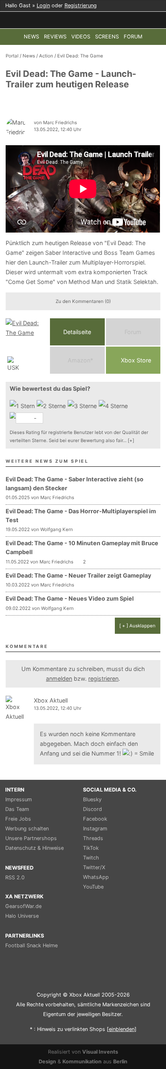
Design (47, 1061)
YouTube (93, 887)
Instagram (95, 829)
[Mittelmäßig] (83, 406)
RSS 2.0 (15, 877)
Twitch (91, 858)
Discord (92, 809)
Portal (12, 56)
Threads (93, 838)
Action (46, 56)
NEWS (31, 37)
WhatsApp (96, 877)
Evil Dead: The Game (80, 56)
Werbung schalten (27, 829)
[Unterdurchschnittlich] (52, 406)
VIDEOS (80, 37)
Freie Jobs (18, 819)
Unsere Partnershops (31, 838)
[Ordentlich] (114, 406)
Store (136, 360)
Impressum (18, 799)
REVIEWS (55, 37)
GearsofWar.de (23, 906)
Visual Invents (100, 1052)
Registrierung (80, 5)
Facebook (95, 819)
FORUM (133, 37)
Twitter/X (94, 867)
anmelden (59, 678)
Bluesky (92, 799)
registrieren (103, 678)
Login (43, 5)
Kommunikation (82, 1061)
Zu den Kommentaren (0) (83, 301)
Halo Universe (22, 916)
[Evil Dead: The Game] (26, 346)
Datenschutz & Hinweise (34, 848)
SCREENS (107, 37)
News (29, 56)
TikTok (91, 848)
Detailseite (77, 331)
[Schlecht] (23, 406)
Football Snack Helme (31, 945)
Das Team (17, 809)
